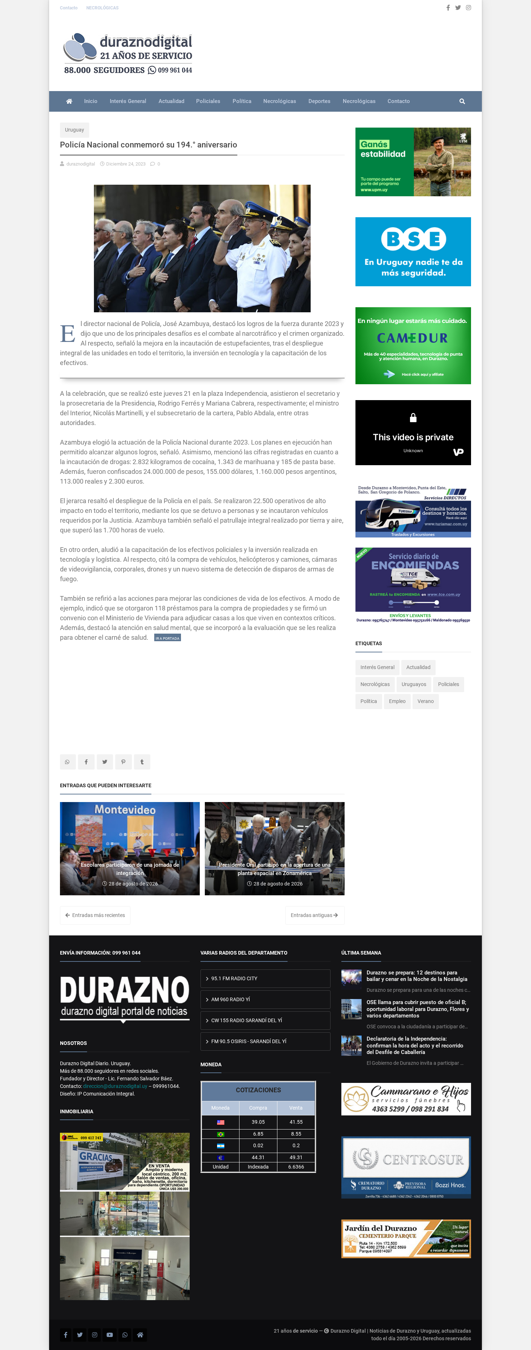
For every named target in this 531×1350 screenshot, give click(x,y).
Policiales (208, 101)
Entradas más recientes (98, 915)
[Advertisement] (202, 692)
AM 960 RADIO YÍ (230, 999)
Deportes (319, 101)
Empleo (397, 701)
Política (242, 101)
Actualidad (171, 101)
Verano (426, 701)
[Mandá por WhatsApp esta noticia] (68, 762)
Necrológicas (279, 101)
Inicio (91, 101)
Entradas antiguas (312, 915)
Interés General (128, 101)
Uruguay (74, 130)
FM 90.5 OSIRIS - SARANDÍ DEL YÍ (248, 1041)
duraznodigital (80, 164)
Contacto (69, 7)
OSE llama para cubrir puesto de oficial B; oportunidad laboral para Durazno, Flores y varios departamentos (418, 1009)
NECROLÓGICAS (102, 7)
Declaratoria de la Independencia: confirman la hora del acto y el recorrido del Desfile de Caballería (415, 1045)
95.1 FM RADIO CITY (233, 978)
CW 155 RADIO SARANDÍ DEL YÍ (246, 1020)
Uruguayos (414, 684)
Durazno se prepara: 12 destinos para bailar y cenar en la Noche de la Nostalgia (417, 975)
